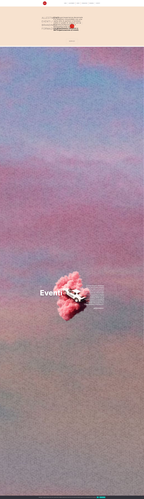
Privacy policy (102, 497)
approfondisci (99, 308)
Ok (97, 497)
